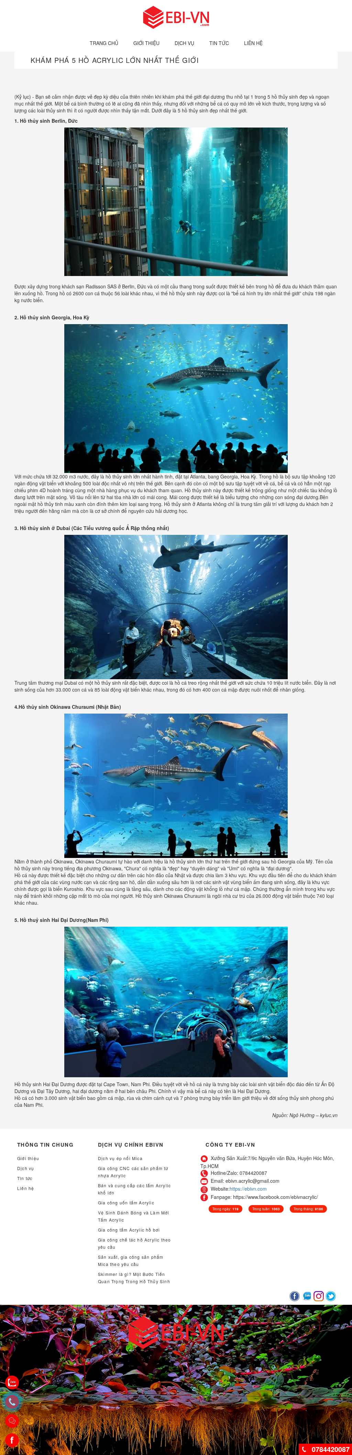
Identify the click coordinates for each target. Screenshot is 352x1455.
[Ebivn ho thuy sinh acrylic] (176, 16)
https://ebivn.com (248, 1188)
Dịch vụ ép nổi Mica (120, 1158)
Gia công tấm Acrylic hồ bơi (129, 1230)
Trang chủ (104, 43)
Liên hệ (253, 43)
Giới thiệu (146, 43)
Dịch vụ (184, 43)
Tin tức (219, 43)
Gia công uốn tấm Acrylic (126, 1202)
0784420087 (331, 1449)
